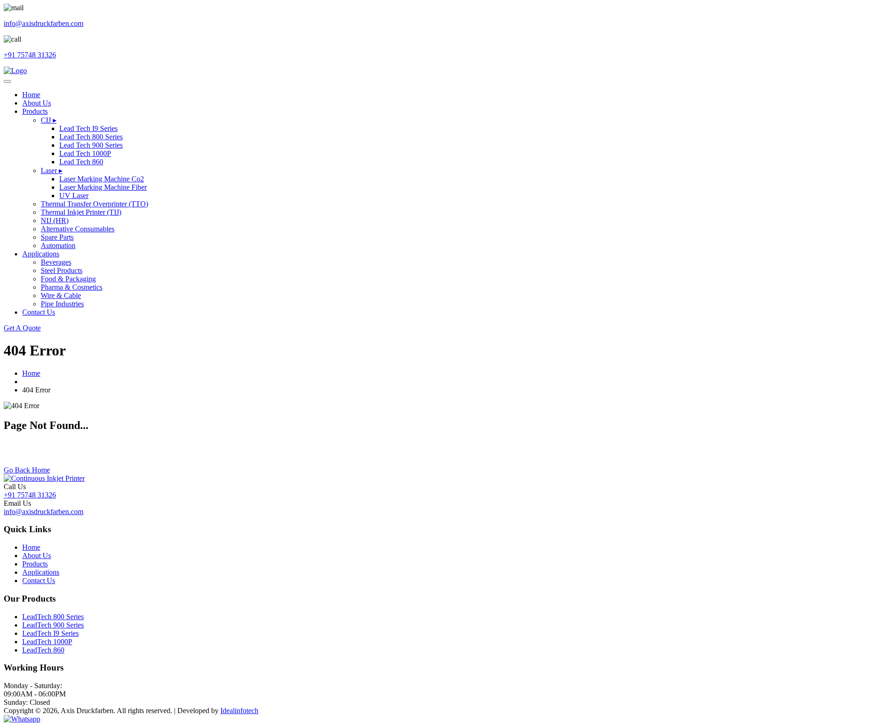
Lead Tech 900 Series (91, 145)
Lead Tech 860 (81, 162)
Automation (58, 245)
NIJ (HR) (55, 220)
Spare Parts (57, 237)
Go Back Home (27, 470)
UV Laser (73, 195)
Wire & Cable (61, 295)
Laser (52, 170)
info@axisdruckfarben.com (43, 512)
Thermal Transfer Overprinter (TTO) (94, 204)
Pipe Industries (62, 304)
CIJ (48, 120)
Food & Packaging (68, 279)
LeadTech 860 (43, 650)
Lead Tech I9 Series (88, 128)
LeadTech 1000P (47, 642)
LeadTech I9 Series (50, 633)
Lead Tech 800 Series (91, 137)
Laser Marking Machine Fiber (103, 187)
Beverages (56, 262)
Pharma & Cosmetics (71, 287)
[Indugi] (15, 71)
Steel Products (61, 270)
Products (35, 111)
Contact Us (38, 312)
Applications (40, 254)
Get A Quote (22, 328)
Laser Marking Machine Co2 (101, 179)
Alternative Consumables (77, 229)
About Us (36, 103)
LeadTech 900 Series (53, 625)
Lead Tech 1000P (85, 153)
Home (31, 95)
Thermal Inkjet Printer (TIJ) (81, 212)
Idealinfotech (239, 711)
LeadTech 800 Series (53, 617)
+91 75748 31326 (30, 495)
